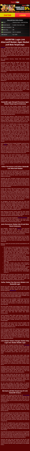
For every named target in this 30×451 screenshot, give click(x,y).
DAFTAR (7, 15)
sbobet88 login (13, 290)
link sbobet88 (26, 395)
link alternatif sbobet (22, 217)
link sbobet (26, 345)
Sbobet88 (3, 47)
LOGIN (22, 15)
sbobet (5, 144)
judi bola (19, 228)
